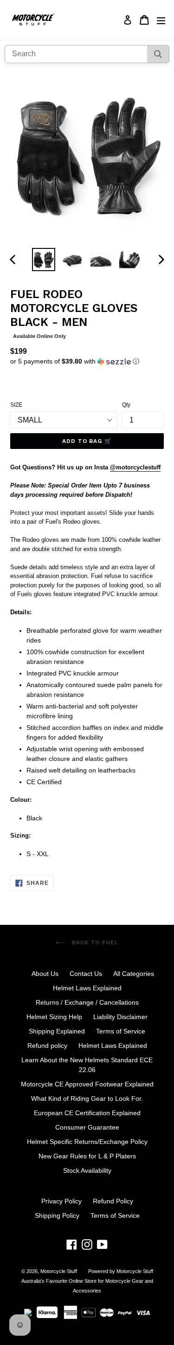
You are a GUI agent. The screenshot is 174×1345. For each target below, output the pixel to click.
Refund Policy (113, 1201)
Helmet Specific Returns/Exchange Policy (87, 1141)
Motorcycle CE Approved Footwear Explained (87, 1084)
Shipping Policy (57, 1215)
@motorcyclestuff (135, 467)
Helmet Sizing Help (54, 1016)
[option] (43, 259)
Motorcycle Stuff (58, 1271)
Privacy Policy (61, 1201)
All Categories (133, 973)
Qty (126, 405)
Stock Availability (87, 1170)
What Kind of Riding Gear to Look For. (87, 1098)
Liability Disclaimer (120, 1016)
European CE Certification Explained (87, 1113)
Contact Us (86, 973)
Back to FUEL (94, 942)
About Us (45, 973)
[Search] (158, 54)
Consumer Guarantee (87, 1127)
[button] (87, 361)
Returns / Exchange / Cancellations (87, 1002)
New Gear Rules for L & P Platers (87, 1156)
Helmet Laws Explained (87, 988)
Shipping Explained (57, 1031)
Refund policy (47, 1045)
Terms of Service (120, 1031)
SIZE (16, 405)
